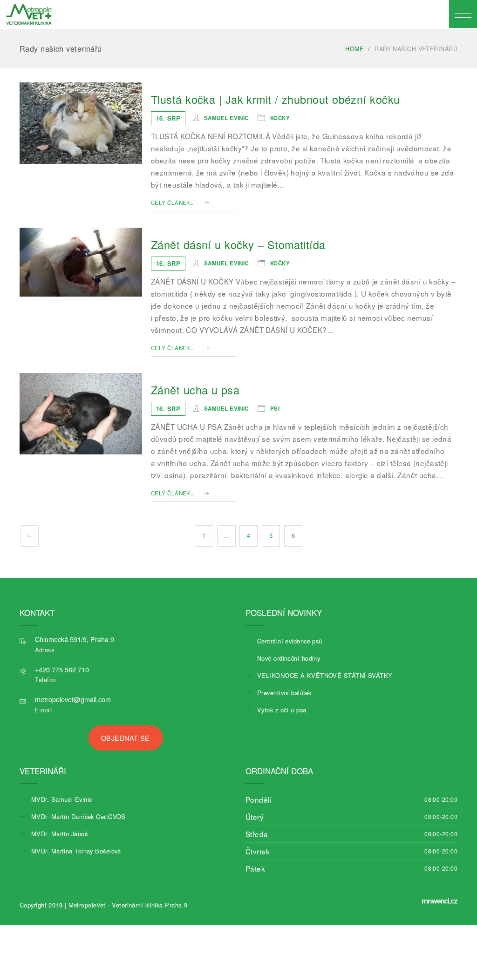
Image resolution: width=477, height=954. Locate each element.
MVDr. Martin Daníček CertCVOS (78, 816)
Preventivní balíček (284, 692)
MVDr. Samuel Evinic (61, 799)
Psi (274, 409)
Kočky (280, 118)
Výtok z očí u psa (282, 709)
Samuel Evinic (226, 118)
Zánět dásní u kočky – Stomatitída (238, 244)
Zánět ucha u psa (195, 390)
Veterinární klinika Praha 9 (149, 904)
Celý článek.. (172, 202)
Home (354, 49)
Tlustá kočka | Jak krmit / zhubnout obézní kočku (275, 99)
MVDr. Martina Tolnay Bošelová (76, 850)
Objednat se (125, 738)
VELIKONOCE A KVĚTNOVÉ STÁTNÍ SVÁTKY (325, 675)
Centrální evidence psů (289, 640)
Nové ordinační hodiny (288, 658)
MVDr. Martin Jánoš (59, 833)
